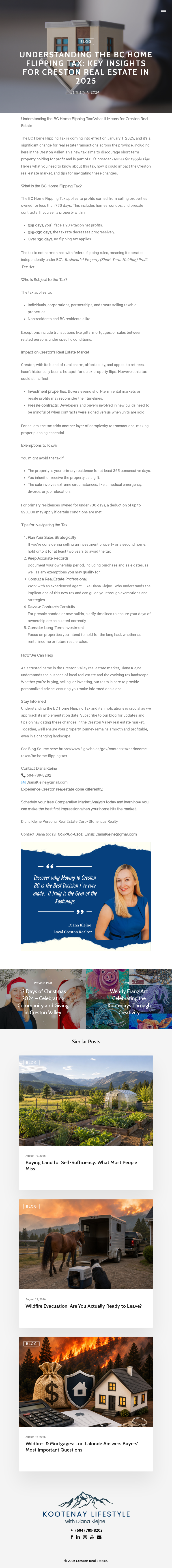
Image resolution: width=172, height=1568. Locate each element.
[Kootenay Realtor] (86, 1523)
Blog (85, 41)
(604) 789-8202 (88, 1530)
